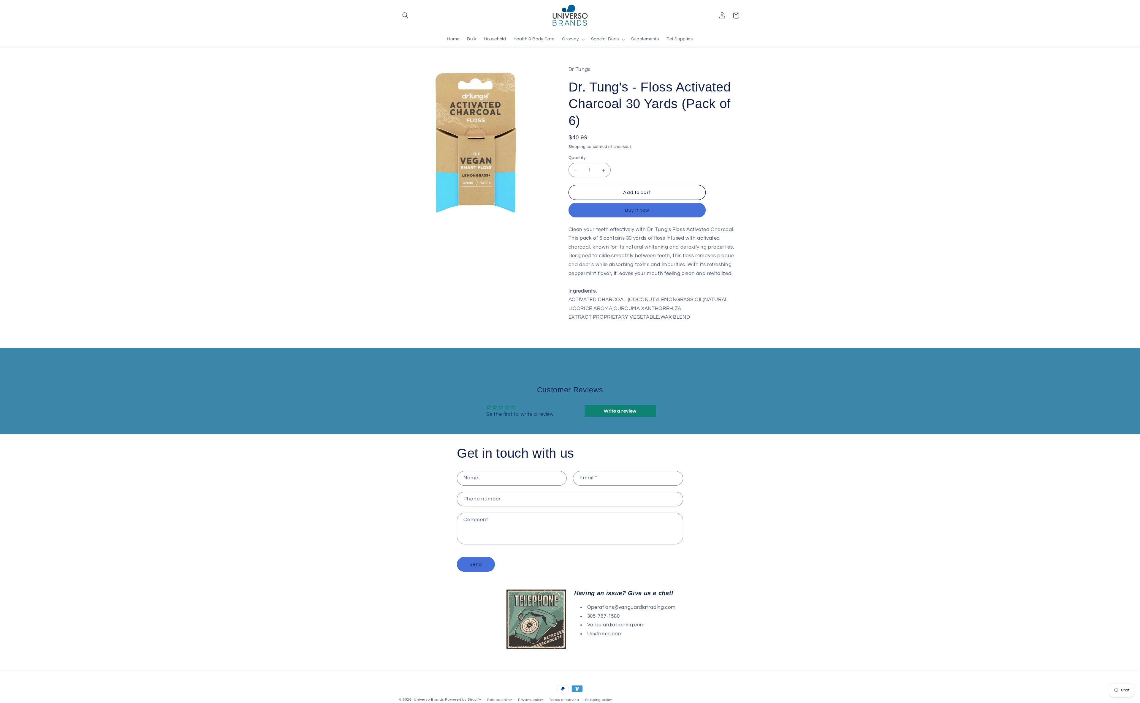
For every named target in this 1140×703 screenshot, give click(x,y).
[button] (405, 15)
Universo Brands (429, 699)
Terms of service (564, 700)
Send (476, 564)
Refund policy (499, 700)
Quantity (577, 158)
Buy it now (637, 210)
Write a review (620, 411)
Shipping (577, 147)
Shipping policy (598, 700)
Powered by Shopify (463, 699)
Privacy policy (530, 700)
